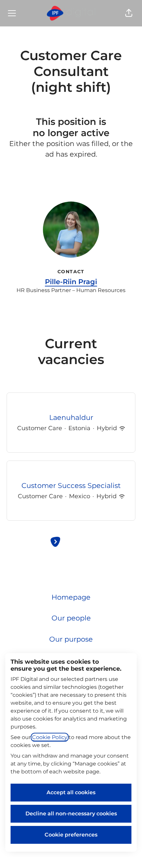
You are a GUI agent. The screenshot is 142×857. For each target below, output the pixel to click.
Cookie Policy (49, 737)
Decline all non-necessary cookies (71, 813)
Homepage (71, 597)
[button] (129, 13)
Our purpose (71, 639)
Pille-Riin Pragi (71, 282)
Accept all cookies (71, 792)
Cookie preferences (71, 835)
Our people (71, 618)
